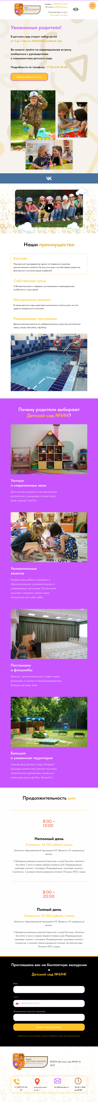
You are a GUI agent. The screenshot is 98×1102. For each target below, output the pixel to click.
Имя (15, 983)
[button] (29, 77)
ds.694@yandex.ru (61, 7)
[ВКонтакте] (49, 178)
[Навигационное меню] (92, 5)
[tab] (49, 264)
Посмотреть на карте (59, 15)
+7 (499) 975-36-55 (60, 4)
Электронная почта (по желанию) (29, 1011)
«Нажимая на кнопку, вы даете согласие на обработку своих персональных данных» (49, 1036)
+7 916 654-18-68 (57, 67)
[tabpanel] (49, 362)
